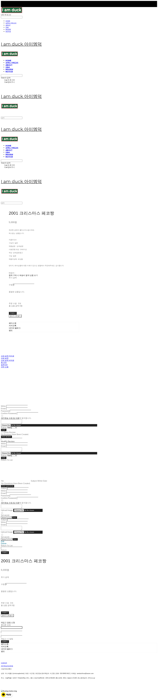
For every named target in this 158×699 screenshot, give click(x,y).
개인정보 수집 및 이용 (10, 418)
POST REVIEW (6, 437)
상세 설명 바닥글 (7, 360)
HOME (8, 21)
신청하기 (5, 641)
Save (14, 517)
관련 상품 (4, 367)
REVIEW (8, 29)
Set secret (5, 515)
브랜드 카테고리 (11, 23)
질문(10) (4, 365)
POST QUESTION (7, 486)
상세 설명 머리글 (7, 356)
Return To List (6, 517)
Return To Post (6, 539)
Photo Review (9, 432)
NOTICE (8, 31)
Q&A (7, 27)
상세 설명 (4, 358)
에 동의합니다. (16, 418)
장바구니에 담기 (7, 615)
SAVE (3, 430)
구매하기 (5, 552)
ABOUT (8, 25)
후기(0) (4, 363)
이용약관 (4, 663)
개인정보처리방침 (7, 666)
